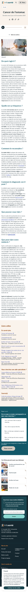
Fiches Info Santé (6, 552)
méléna (8, 175)
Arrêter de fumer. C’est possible (10, 342)
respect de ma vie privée (12, 506)
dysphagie (21, 165)
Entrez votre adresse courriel (10, 509)
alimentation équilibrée (7, 219)
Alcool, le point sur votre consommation (12, 346)
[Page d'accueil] (7, 2)
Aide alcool (4, 381)
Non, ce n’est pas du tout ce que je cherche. (14, 438)
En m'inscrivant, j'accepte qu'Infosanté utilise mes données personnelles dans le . (15, 504)
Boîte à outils (5, 555)
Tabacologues (5, 376)
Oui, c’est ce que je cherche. (12, 426)
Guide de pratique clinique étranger (11, 396)
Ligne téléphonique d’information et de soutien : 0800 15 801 (11, 386)
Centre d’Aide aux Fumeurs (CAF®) (10, 372)
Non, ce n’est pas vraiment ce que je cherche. (14, 432)
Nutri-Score (4, 362)
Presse (17, 556)
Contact (17, 553)
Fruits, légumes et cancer (8, 356)
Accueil (3, 549)
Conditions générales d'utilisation (9, 536)
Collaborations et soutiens (19, 549)
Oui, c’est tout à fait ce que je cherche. (13, 421)
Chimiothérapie (5, 337)
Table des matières (15, 34)
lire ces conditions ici (15, 584)
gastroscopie (19, 197)
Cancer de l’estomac (6, 333)
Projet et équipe (5, 558)
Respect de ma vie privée (7, 538)
